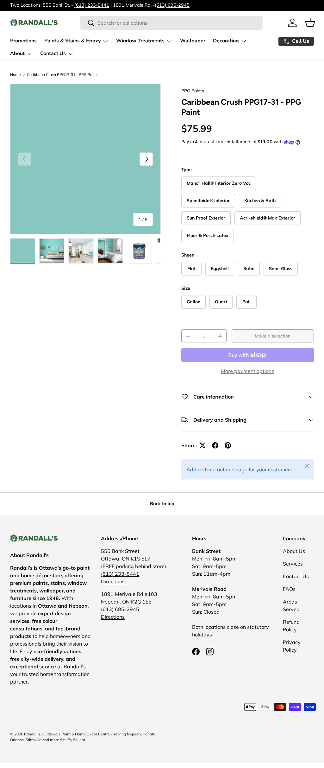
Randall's (32, 734)
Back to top (162, 503)
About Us (294, 551)
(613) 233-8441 (91, 5)
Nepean (134, 734)
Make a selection (272, 336)
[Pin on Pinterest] (227, 445)
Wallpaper (192, 40)
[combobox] (171, 23)
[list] (85, 159)
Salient (79, 739)
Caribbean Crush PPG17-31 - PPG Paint (62, 75)
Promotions (23, 40)
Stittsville (33, 739)
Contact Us (296, 576)
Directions (113, 581)
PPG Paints (192, 91)
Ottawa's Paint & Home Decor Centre (77, 734)
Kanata (149, 734)
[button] (310, 23)
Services (293, 564)
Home (15, 75)
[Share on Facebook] (215, 445)
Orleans (17, 739)
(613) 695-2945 (172, 5)
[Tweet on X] (202, 445)
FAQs (289, 589)
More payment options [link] (247, 371)
